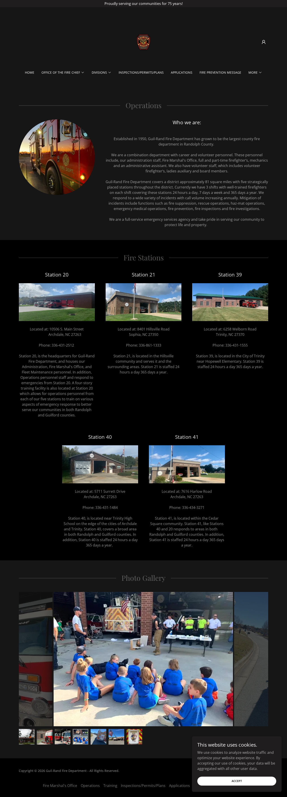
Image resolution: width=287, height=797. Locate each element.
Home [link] (29, 72)
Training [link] (110, 785)
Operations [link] (90, 785)
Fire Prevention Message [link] (220, 72)
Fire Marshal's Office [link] (60, 785)
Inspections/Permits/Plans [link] (141, 72)
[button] (263, 42)
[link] (143, 41)
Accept (237, 781)
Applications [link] (181, 72)
